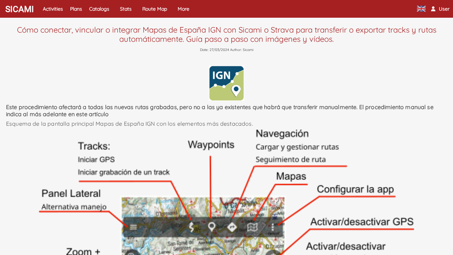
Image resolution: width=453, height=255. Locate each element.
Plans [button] (76, 9)
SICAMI (19, 9)
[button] (440, 9)
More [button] (183, 9)
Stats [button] (126, 9)
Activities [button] (53, 9)
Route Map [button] (154, 9)
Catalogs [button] (99, 9)
